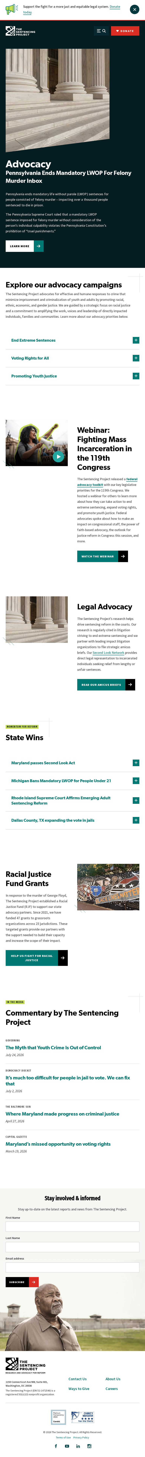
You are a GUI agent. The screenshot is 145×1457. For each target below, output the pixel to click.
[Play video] (58, 456)
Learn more (19, 246)
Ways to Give (79, 1388)
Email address (15, 1258)
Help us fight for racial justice (32, 958)
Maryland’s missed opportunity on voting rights (58, 1144)
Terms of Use (63, 1437)
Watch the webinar (98, 556)
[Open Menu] (101, 31)
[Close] (134, 9)
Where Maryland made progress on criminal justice (62, 1114)
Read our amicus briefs (101, 685)
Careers (112, 1388)
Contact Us (78, 1378)
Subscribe (17, 1282)
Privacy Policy (81, 1437)
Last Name (13, 1238)
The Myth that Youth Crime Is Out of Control (53, 1047)
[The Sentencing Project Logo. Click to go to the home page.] (20, 31)
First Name (13, 1217)
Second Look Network (108, 652)
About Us (113, 1378)
